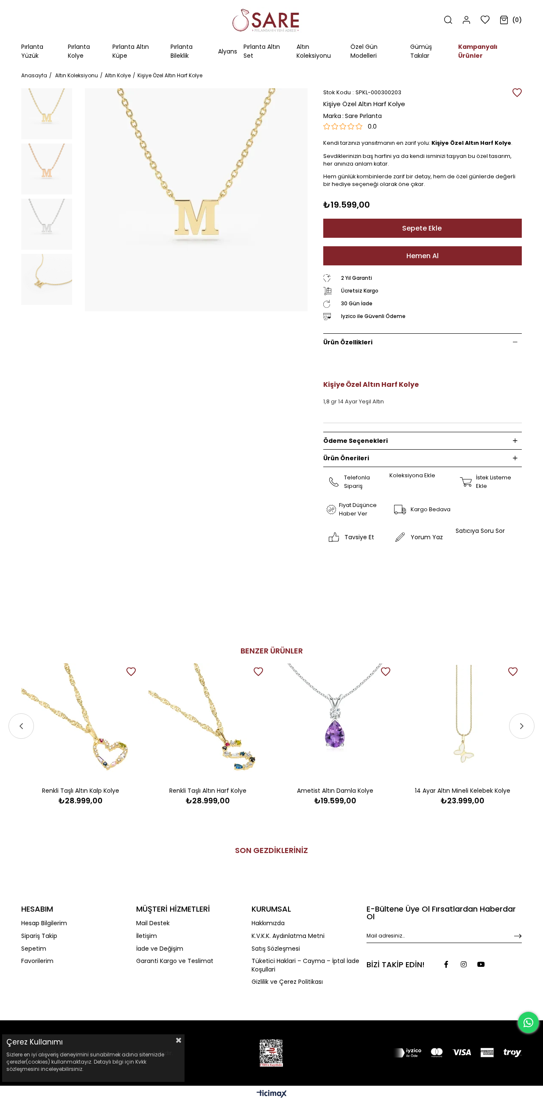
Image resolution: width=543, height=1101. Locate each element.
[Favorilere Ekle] (517, 92)
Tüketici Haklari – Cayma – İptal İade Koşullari (305, 965)
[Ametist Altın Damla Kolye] (335, 722)
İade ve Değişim (159, 949)
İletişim (146, 936)
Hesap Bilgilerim (44, 923)
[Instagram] (463, 964)
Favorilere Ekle (131, 671)
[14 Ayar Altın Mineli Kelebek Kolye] (462, 722)
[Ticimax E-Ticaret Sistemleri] (272, 1094)
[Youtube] (481, 964)
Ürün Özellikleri (347, 342)
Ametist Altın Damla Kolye (335, 790)
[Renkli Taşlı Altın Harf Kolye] (207, 722)
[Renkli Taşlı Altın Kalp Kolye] (80, 722)
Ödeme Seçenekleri (355, 440)
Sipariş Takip (39, 936)
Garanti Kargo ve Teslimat (174, 961)
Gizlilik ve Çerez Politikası (287, 982)
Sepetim (33, 949)
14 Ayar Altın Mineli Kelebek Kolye (462, 790)
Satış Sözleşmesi (276, 949)
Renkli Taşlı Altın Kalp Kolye (80, 790)
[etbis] (271, 1053)
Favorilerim (37, 961)
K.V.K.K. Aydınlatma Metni (288, 936)
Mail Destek (153, 923)
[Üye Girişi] (466, 20)
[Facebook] (446, 964)
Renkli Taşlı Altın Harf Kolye (207, 790)
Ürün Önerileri (346, 458)
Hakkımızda (268, 923)
